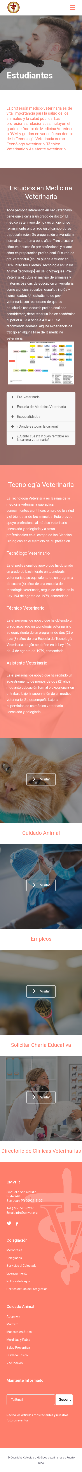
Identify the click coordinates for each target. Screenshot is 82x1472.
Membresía (14, 1250)
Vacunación (15, 1363)
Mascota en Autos (19, 1332)
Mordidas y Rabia (18, 1339)
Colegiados (14, 1258)
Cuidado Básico (17, 1355)
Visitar (45, 779)
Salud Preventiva (18, 1347)
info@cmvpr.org (27, 1212)
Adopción (13, 1316)
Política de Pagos (18, 1281)
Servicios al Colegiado (22, 1265)
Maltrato (12, 1324)
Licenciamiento (17, 1273)
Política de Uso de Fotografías (27, 1289)
